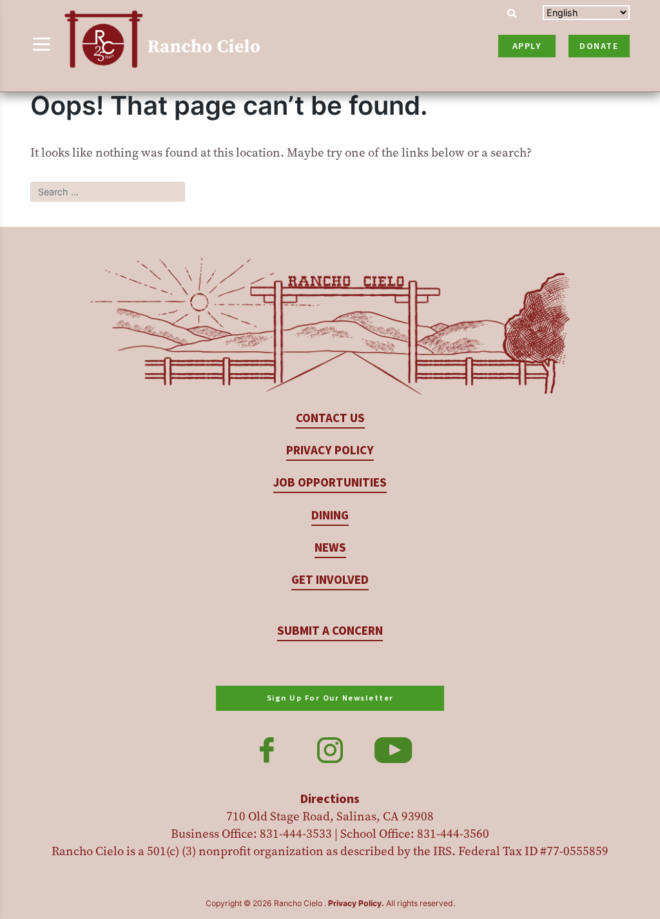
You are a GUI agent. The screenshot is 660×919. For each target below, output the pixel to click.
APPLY (527, 46)
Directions (330, 799)
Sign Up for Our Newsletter (330, 698)
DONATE (599, 46)
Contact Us (330, 418)
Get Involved (330, 580)
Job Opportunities (330, 483)
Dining (330, 516)
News (330, 548)
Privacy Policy (330, 451)
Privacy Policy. (356, 903)
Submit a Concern (330, 631)
